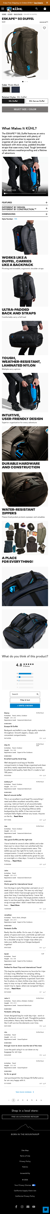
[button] (2, 8)
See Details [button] (38, 3)
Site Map (25, 1150)
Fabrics (25, 1167)
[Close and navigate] (47, 2)
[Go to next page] (41, 1100)
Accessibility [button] (25, 1173)
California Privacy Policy (25, 1196)
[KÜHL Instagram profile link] (22, 1206)
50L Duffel (13, 101)
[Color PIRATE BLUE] (15, 90)
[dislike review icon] (44, 738)
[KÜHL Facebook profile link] (16, 1206)
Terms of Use (25, 1156)
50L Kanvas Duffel (37, 101)
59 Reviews (26, 666)
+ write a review (25, 706)
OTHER (10, 14)
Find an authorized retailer (25, 1117)
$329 (3, 22)
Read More (18, 816)
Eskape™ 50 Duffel (18, 18)
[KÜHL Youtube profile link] (33, 1206)
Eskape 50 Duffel (30, 14)
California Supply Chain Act (25, 1191)
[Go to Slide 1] (22, 81)
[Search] (37, 694)
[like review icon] (40, 738)
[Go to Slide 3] (27, 81)
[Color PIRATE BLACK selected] (6, 90)
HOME (4, 14)
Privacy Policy (25, 1161)
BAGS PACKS (18, 14)
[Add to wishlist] (44, 28)
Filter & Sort (25, 700)
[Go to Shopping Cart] (44, 8)
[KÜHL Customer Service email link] (27, 1206)
